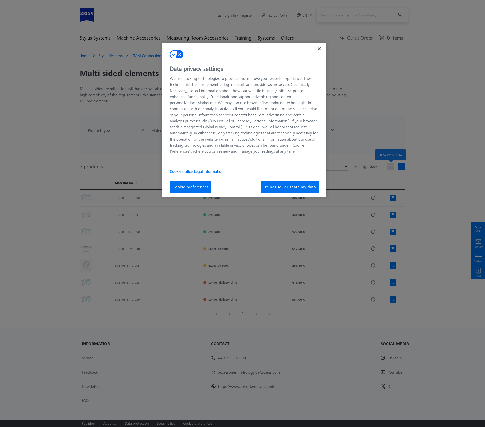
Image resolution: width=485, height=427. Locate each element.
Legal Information (209, 171)
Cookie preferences (190, 187)
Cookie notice (182, 171)
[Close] (319, 48)
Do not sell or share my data (289, 187)
